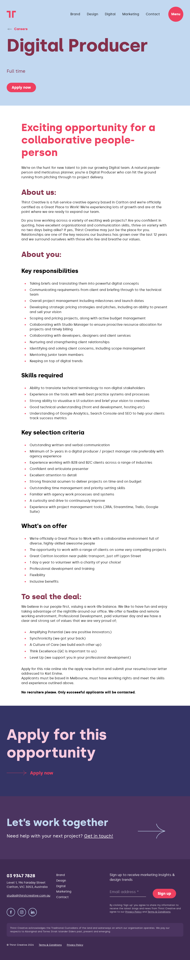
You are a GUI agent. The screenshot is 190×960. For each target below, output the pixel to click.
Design (92, 14)
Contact (153, 14)
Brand (75, 14)
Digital (110, 14)
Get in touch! (98, 836)
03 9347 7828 (21, 875)
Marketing (130, 14)
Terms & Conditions (159, 911)
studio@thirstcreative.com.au (28, 895)
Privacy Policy (133, 911)
